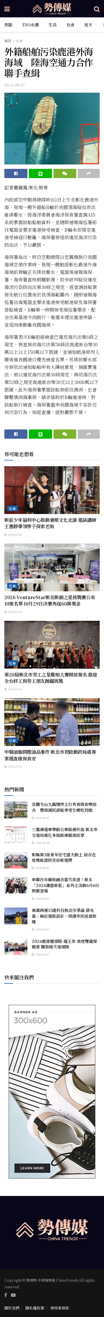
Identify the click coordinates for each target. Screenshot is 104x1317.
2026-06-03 (41, 929)
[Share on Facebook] (15, 173)
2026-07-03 (14, 534)
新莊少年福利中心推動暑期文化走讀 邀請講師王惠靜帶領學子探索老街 (50, 523)
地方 (88, 25)
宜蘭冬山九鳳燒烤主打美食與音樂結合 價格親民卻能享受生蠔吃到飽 (64, 807)
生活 (53, 25)
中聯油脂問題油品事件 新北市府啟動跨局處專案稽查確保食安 (50, 755)
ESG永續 (30, 25)
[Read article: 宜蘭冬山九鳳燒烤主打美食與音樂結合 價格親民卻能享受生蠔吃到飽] (15, 810)
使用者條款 (59, 1308)
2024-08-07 (14, 85)
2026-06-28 (41, 842)
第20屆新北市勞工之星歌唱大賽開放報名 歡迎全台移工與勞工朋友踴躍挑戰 (50, 677)
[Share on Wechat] (65, 173)
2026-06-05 (41, 817)
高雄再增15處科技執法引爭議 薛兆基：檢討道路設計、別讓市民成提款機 (64, 915)
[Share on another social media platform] (89, 173)
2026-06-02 (41, 898)
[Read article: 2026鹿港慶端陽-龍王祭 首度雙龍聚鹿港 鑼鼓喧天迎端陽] (15, 947)
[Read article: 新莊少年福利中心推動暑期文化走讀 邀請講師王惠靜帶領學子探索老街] (52, 490)
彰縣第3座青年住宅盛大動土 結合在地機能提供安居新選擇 (64, 857)
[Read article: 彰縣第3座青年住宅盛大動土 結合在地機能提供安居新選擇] (15, 860)
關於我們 (11, 1308)
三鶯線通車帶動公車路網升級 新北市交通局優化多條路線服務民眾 (65, 832)
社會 (70, 25)
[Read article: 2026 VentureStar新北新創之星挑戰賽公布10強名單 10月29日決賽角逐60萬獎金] (52, 567)
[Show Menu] (7, 8)
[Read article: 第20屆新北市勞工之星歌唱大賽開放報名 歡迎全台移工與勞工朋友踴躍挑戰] (52, 645)
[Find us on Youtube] (13, 1295)
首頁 (7, 40)
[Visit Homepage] (52, 8)
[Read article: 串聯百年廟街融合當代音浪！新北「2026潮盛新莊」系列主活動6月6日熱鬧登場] (15, 885)
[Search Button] (97, 8)
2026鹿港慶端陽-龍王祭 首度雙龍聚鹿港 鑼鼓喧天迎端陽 (64, 944)
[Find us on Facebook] (5, 1295)
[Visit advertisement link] (52, 1092)
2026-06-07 (41, 954)
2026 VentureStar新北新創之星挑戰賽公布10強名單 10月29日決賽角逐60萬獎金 (49, 600)
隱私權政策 (34, 1308)
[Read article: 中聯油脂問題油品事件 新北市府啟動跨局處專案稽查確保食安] (52, 722)
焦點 (8, 25)
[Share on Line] (40, 173)
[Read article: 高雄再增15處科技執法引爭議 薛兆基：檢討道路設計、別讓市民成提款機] (15, 916)
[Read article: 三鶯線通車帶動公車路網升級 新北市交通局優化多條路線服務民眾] (15, 835)
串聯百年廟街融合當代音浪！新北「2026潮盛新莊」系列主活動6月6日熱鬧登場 (65, 885)
